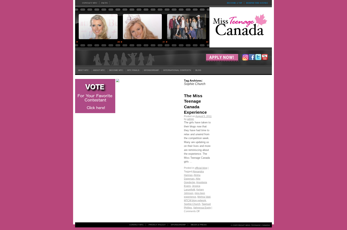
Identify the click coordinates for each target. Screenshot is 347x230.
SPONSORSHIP (151, 70)
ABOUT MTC (99, 70)
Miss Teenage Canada (240, 26)
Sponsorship (178, 225)
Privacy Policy (157, 225)
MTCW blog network (195, 200)
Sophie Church (192, 204)
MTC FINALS (133, 70)
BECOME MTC (116, 70)
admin (190, 119)
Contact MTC (89, 2)
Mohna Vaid (203, 196)
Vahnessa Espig (202, 207)
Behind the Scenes (257, 2)
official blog (201, 168)
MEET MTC (83, 70)
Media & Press (199, 225)
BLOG (198, 70)
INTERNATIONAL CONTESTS (177, 70)
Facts (104, 2)
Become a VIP (234, 2)
